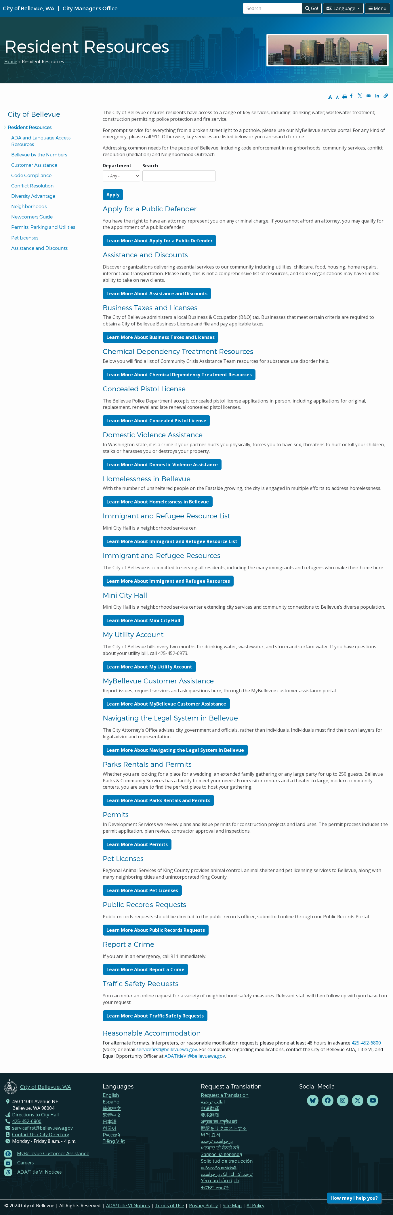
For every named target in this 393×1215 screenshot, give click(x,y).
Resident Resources (29, 127)
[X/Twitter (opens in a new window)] (357, 1100)
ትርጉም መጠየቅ (215, 1187)
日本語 (110, 1121)
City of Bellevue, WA (28, 8)
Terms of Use (169, 1205)
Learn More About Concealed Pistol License (156, 420)
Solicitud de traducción (227, 1161)
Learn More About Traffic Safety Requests (155, 1016)
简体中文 (112, 1108)
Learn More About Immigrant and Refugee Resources (168, 581)
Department (117, 165)
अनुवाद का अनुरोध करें (219, 1121)
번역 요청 (210, 1134)
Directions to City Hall (35, 1114)
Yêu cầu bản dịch (220, 1180)
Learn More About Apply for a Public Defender (159, 240)
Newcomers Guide (32, 216)
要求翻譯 (210, 1115)
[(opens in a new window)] (312, 1100)
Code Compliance (31, 175)
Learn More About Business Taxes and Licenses (160, 337)
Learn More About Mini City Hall (143, 620)
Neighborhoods (29, 206)
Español (112, 1101)
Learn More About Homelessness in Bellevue (157, 502)
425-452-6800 (366, 1043)
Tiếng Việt (114, 1141)
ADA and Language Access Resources (41, 141)
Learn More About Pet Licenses (142, 890)
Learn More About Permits (137, 844)
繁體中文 (112, 1115)
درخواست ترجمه (217, 1141)
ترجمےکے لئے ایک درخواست (227, 1174)
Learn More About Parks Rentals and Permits (158, 800)
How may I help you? (354, 1198)
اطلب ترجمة (213, 1101)
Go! (314, 8)
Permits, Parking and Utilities (43, 227)
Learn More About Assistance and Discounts (156, 293)
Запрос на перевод (221, 1154)
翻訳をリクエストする (224, 1128)
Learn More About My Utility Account (149, 667)
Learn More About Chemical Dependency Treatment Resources (179, 374)
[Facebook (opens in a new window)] (327, 1100)
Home (10, 61)
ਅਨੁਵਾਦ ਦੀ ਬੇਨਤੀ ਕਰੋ (220, 1147)
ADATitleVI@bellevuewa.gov (195, 1056)
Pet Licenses (24, 237)
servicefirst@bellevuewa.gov (166, 1049)
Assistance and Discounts (39, 248)
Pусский (111, 1134)
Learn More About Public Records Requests (155, 930)
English (111, 1095)
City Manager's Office (90, 8)
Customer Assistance (34, 165)
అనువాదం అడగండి (218, 1167)
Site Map (232, 1205)
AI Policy (255, 1205)
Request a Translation (225, 1095)
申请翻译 (210, 1108)
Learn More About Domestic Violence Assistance (162, 464)
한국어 (110, 1128)
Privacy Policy (203, 1205)
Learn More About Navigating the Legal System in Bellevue (175, 750)
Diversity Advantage (33, 196)
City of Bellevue (34, 114)
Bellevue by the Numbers (39, 154)
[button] (386, 96)
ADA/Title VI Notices (128, 1205)
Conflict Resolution (32, 185)
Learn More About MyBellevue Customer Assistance (166, 704)
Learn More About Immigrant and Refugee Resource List (171, 541)
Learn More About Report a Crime (145, 969)
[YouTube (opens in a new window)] (372, 1100)
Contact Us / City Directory (40, 1134)
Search (150, 165)
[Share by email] (368, 96)
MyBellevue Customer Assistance (53, 1153)
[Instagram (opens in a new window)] (342, 1100)
